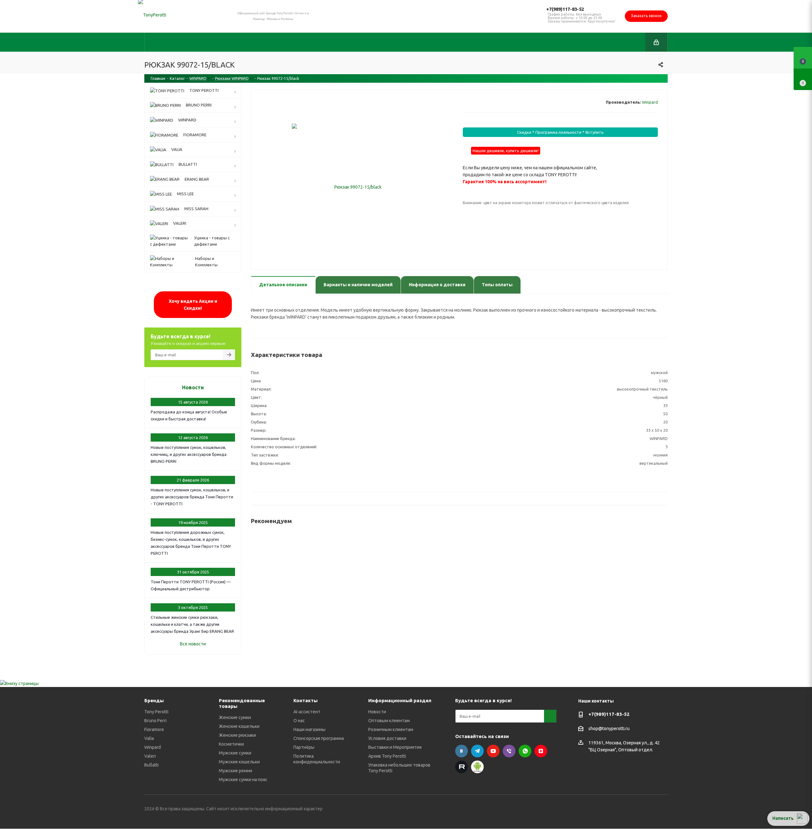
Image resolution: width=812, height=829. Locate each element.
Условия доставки (387, 738)
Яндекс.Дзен (540, 751)
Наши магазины (309, 729)
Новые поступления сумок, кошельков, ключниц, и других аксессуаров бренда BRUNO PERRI (188, 454)
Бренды (154, 700)
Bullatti (151, 764)
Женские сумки (235, 717)
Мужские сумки (235, 752)
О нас (299, 720)
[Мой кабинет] (656, 42)
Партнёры (303, 747)
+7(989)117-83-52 (565, 9)
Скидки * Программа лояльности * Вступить (560, 132)
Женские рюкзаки (237, 735)
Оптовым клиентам (389, 720)
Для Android (477, 767)
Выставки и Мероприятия (395, 747)
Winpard (650, 102)
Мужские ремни (235, 770)
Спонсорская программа (318, 738)
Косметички (231, 744)
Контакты (305, 700)
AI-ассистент (306, 711)
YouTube (493, 751)
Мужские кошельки (239, 761)
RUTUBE (461, 767)
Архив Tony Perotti (387, 756)
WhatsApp (525, 751)
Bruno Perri (155, 720)
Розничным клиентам (390, 729)
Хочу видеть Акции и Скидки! (193, 305)
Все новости (193, 643)
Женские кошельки (239, 726)
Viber (509, 751)
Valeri (150, 756)
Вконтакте (461, 751)
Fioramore (154, 729)
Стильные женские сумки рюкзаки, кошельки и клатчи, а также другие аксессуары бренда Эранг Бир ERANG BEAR (192, 624)
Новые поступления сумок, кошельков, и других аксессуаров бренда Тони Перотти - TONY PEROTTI (192, 497)
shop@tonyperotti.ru (609, 728)
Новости (193, 387)
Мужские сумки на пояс (243, 779)
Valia (149, 738)
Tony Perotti (156, 711)
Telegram (477, 751)
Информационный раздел (399, 700)
